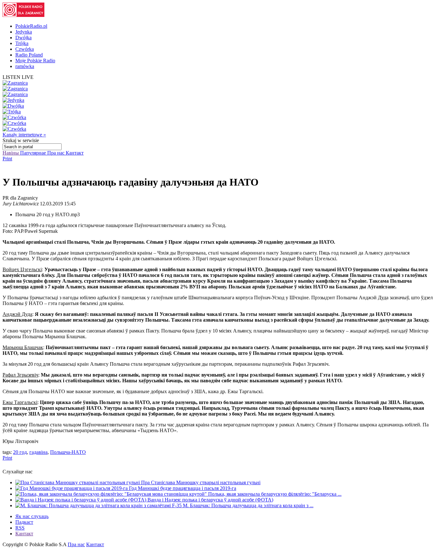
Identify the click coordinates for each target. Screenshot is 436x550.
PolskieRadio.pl (31, 26)
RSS (20, 528)
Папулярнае (33, 153)
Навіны (11, 153)
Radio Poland (29, 54)
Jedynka (23, 31)
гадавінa (38, 452)
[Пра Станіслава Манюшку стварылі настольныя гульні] (78, 482)
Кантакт (75, 153)
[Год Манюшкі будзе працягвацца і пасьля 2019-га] (72, 488)
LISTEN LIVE (18, 77)
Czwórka (24, 49)
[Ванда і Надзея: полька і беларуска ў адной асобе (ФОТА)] (81, 499)
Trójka (21, 43)
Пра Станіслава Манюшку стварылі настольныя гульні (200, 482)
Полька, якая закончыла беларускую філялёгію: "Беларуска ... (275, 494)
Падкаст (24, 522)
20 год (20, 452)
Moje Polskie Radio (35, 60)
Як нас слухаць (32, 516)
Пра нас (56, 153)
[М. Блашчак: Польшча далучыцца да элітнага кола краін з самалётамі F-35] (99, 505)
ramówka (24, 66)
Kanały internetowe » (24, 134)
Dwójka (23, 37)
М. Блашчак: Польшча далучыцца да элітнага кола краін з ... (248, 505)
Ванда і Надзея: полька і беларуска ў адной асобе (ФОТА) (210, 499)
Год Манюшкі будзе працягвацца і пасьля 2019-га (182, 488)
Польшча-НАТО (68, 452)
